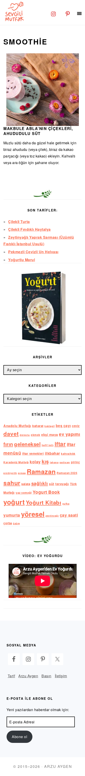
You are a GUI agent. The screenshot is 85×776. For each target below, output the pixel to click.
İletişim (61, 675)
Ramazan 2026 (67, 473)
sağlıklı (39, 483)
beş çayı (63, 425)
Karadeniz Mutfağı (16, 462)
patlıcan (65, 462)
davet (11, 433)
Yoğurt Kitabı (43, 502)
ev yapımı (69, 434)
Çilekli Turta (19, 221)
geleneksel (27, 444)
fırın (8, 444)
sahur (11, 483)
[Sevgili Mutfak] (13, 11)
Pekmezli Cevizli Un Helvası (33, 251)
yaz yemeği (24, 493)
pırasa (22, 473)
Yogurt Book (46, 492)
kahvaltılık (68, 454)
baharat (38, 426)
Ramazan (41, 471)
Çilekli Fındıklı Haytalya (29, 229)
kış (45, 461)
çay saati (69, 515)
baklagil (49, 426)
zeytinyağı (52, 515)
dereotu (25, 435)
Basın (46, 675)
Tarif (11, 675)
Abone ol (19, 736)
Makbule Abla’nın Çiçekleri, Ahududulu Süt (38, 131)
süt (51, 483)
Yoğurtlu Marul (21, 259)
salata (25, 484)
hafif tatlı (48, 445)
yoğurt (14, 502)
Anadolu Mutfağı (17, 425)
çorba (7, 523)
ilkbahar (52, 453)
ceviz (76, 426)
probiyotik (10, 473)
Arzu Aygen (28, 675)
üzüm (16, 523)
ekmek (35, 435)
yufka (66, 503)
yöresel (33, 514)
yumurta (11, 515)
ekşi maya (49, 434)
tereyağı (62, 483)
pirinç (75, 462)
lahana (54, 462)
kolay (35, 461)
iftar (60, 444)
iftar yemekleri (33, 453)
